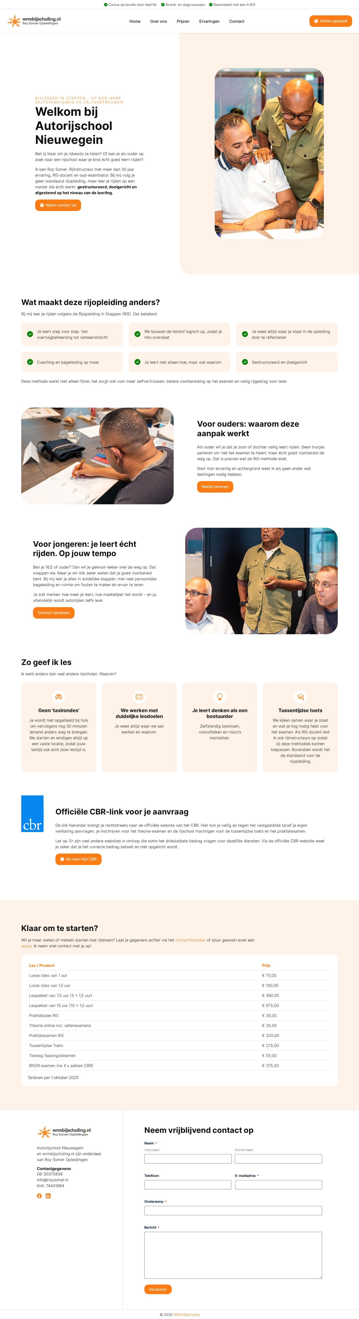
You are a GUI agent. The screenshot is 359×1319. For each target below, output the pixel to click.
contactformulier (190, 940)
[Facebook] (39, 1196)
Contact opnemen (54, 612)
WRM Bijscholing (187, 1314)
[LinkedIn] (48, 1196)
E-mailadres (247, 1175)
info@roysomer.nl (52, 1179)
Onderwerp (155, 1201)
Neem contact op (60, 205)
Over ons (158, 21)
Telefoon (151, 1175)
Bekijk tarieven (215, 486)
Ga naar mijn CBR (81, 859)
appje (26, 945)
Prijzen (183, 21)
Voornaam (151, 1150)
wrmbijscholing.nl (58, 1153)
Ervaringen (209, 21)
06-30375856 (50, 1173)
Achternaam (244, 1150)
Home (134, 21)
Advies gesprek (333, 21)
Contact (236, 21)
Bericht (151, 1227)
